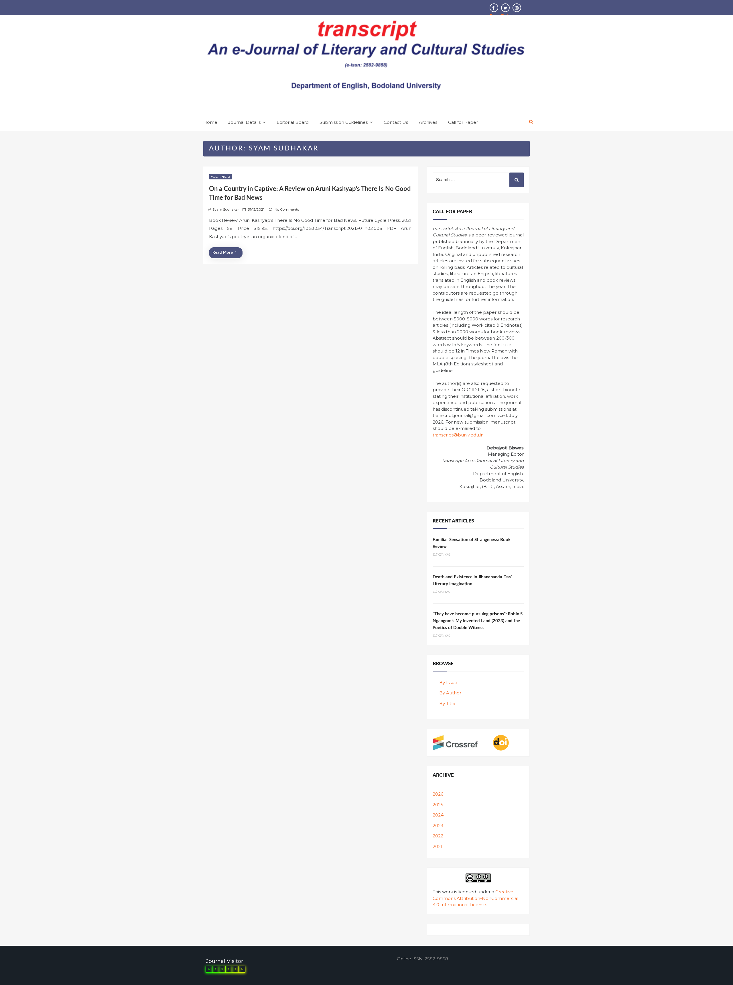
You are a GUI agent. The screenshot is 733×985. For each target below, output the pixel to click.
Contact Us (396, 122)
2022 (438, 836)
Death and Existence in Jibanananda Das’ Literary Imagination (472, 580)
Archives (428, 122)
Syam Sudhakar (225, 209)
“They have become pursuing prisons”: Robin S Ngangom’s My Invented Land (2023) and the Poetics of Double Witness (478, 621)
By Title (447, 703)
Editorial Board (293, 122)
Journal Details (244, 122)
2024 (438, 815)
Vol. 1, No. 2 (220, 176)
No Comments (287, 209)
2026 (438, 794)
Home (210, 122)
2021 (437, 846)
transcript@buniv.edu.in (458, 435)
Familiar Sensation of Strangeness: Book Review (472, 543)
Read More (222, 252)
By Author (450, 693)
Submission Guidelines (344, 122)
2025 (438, 804)
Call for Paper (463, 122)
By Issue (448, 682)
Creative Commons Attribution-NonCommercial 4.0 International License (475, 898)
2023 (438, 825)
